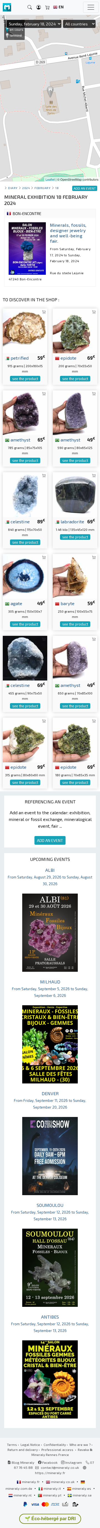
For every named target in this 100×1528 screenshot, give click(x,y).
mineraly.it (52, 1488)
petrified (19, 357)
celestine (19, 521)
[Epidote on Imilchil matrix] (75, 739)
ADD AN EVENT (50, 840)
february (42, 188)
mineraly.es (81, 1488)
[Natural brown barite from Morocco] (75, 575)
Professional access (57, 1449)
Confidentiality (55, 1444)
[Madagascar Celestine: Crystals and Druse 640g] (25, 493)
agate (15, 603)
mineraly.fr (31, 1482)
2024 (26, 188)
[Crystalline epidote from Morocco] (75, 330)
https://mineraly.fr (50, 1473)
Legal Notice (30, 1444)
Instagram (73, 1462)
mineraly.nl (22, 1495)
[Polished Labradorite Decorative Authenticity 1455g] (75, 493)
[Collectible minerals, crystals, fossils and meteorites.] (7, 7)
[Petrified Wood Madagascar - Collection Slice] (25, 330)
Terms (12, 1444)
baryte (66, 603)
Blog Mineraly (22, 1462)
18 (57, 188)
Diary (13, 188)
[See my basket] (47, 7)
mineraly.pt (52, 1495)
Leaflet (50, 179)
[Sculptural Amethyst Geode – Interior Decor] (25, 411)
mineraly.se (82, 1495)
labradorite (71, 521)
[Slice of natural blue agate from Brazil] (25, 575)
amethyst (19, 439)
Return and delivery (23, 1449)
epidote (67, 357)
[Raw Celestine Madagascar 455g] (25, 657)
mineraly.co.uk (62, 1482)
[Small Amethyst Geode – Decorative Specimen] (75, 411)
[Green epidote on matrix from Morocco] (25, 739)
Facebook (49, 1462)
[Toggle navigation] (91, 7)
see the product (25, 378)
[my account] (38, 7)
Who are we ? (80, 1444)
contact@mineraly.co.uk (60, 1467)
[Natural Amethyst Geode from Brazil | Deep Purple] (75, 657)
